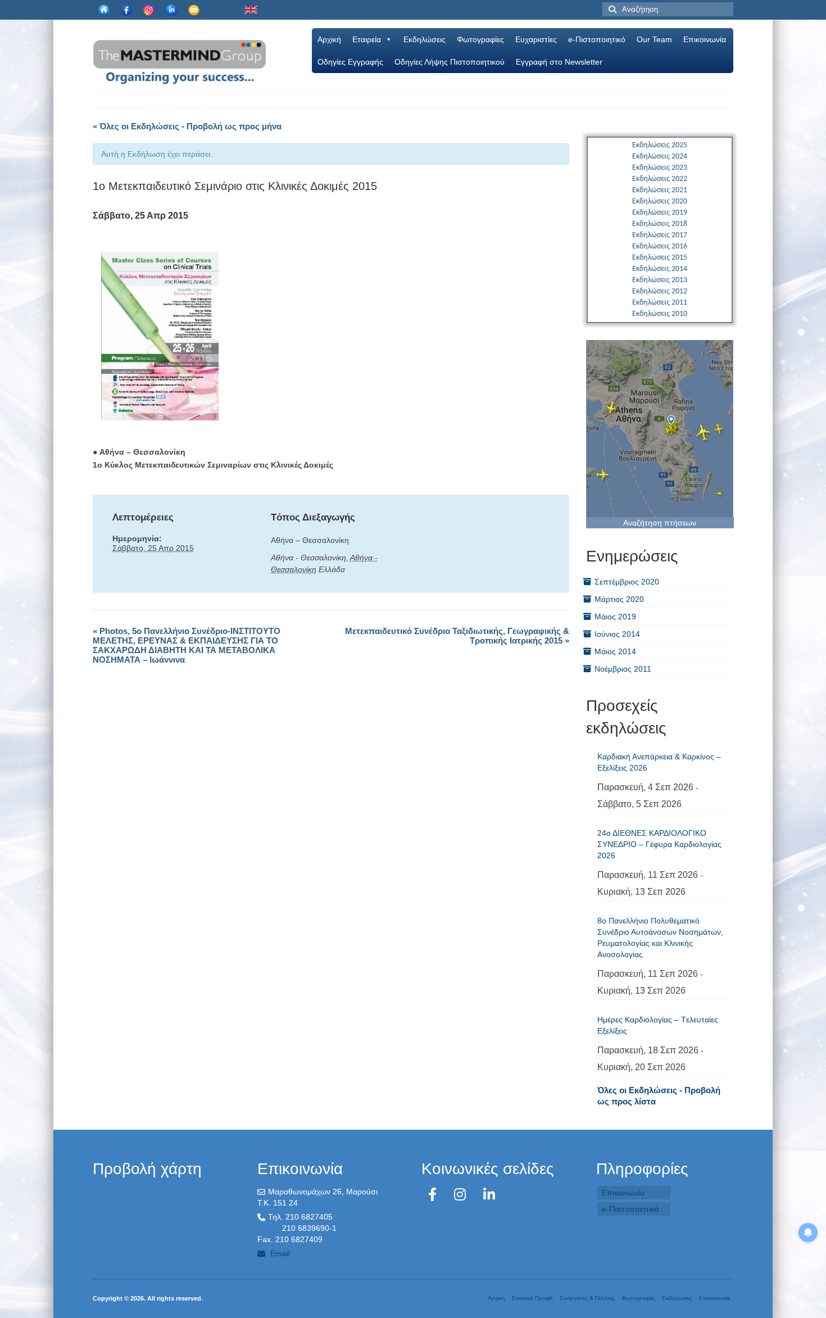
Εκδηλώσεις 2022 (659, 179)
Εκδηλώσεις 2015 (659, 257)
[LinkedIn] (489, 1194)
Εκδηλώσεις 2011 (659, 302)
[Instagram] (462, 1194)
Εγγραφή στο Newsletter (559, 61)
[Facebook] (434, 1194)
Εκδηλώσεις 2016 (659, 246)
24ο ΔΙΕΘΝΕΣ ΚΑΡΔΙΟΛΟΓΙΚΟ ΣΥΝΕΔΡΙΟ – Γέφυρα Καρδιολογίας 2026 (659, 844)
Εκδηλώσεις (424, 39)
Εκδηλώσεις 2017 (659, 235)
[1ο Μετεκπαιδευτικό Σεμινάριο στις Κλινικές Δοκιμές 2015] (160, 336)
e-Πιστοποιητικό (596, 39)
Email (279, 1253)
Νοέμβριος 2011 (622, 668)
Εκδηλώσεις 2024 (659, 156)
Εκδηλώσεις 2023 (659, 168)
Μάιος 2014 (615, 651)
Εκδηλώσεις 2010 (659, 314)
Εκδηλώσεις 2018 (659, 224)
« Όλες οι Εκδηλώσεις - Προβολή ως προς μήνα (187, 126)
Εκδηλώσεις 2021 (659, 190)
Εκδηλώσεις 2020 (659, 201)
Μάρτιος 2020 (619, 599)
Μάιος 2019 (615, 616)
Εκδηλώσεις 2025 (659, 145)
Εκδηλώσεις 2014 (659, 269)
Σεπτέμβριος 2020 (626, 581)
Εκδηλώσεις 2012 (659, 291)
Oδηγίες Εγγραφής (350, 61)
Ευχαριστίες (536, 39)
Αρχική (329, 39)
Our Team (654, 39)
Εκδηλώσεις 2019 (659, 213)
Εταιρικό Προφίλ (532, 1298)
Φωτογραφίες (480, 39)
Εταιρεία (366, 39)
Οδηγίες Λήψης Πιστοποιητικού (449, 61)
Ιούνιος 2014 (617, 633)
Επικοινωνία (704, 39)
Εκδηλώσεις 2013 (659, 280)
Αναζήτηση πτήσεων (659, 522)
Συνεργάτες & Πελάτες (587, 1298)
